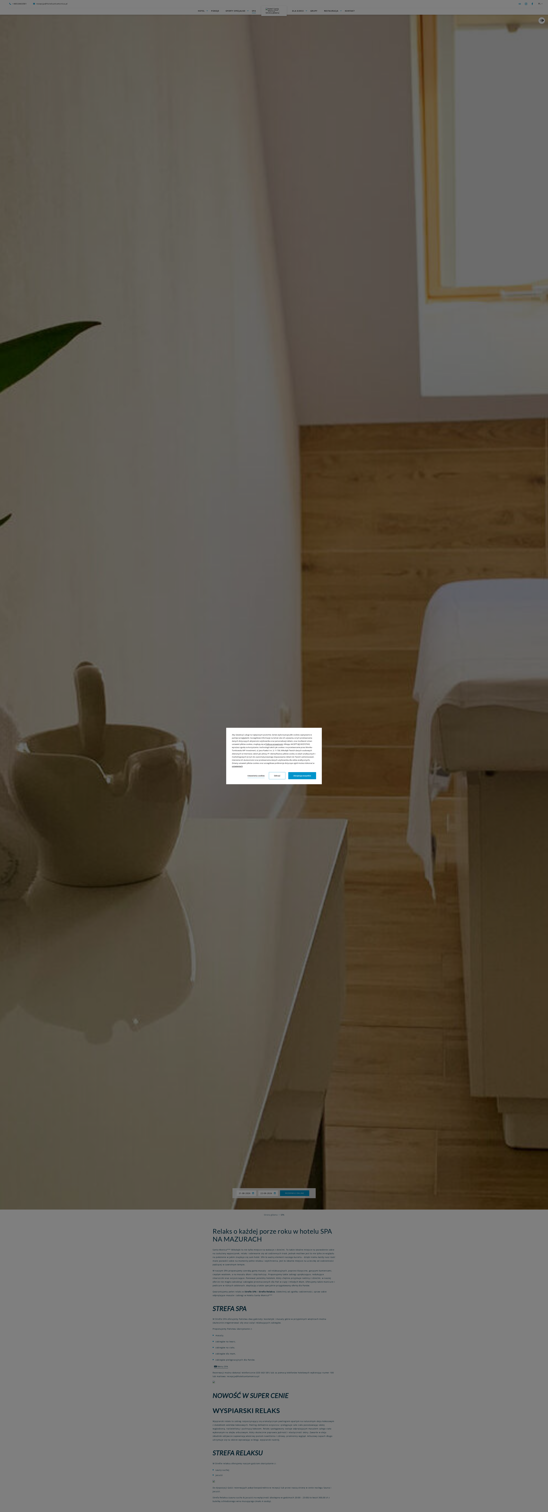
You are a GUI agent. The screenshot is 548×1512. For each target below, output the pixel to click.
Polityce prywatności (274, 744)
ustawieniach (237, 766)
